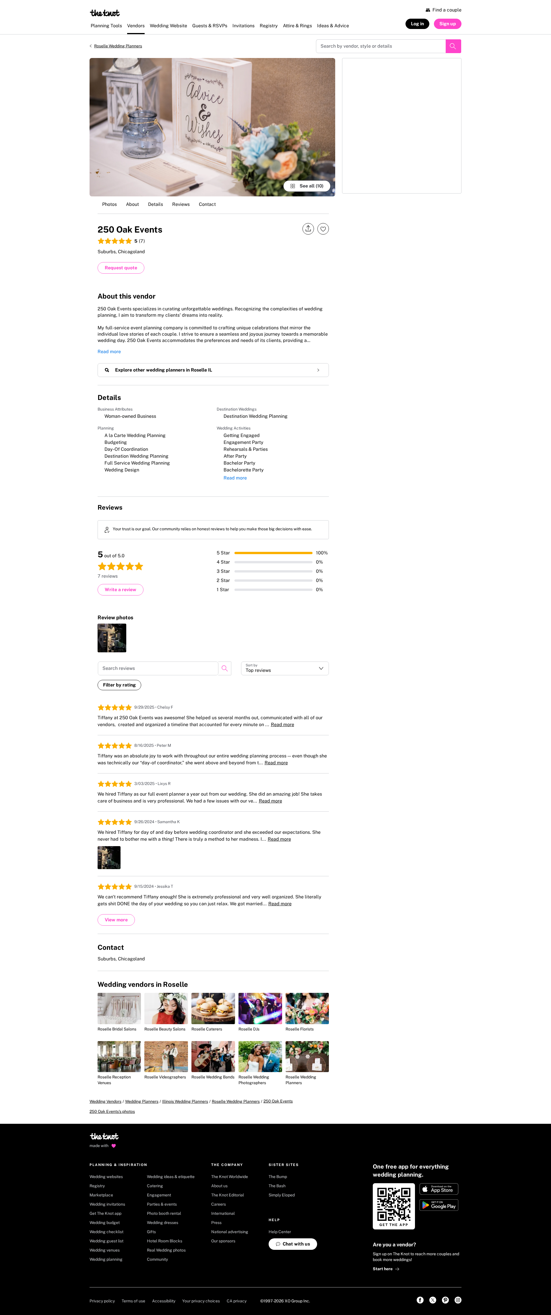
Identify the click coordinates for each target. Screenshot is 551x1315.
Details (155, 204)
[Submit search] (453, 46)
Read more (109, 351)
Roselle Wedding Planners (118, 46)
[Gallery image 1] (212, 127)
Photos (109, 204)
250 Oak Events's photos (112, 1111)
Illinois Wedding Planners (185, 1101)
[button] (285, 668)
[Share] (308, 229)
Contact (207, 204)
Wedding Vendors (105, 1101)
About (132, 204)
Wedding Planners (141, 1101)
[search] (224, 668)
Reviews (181, 204)
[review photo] (112, 638)
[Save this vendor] (323, 229)
